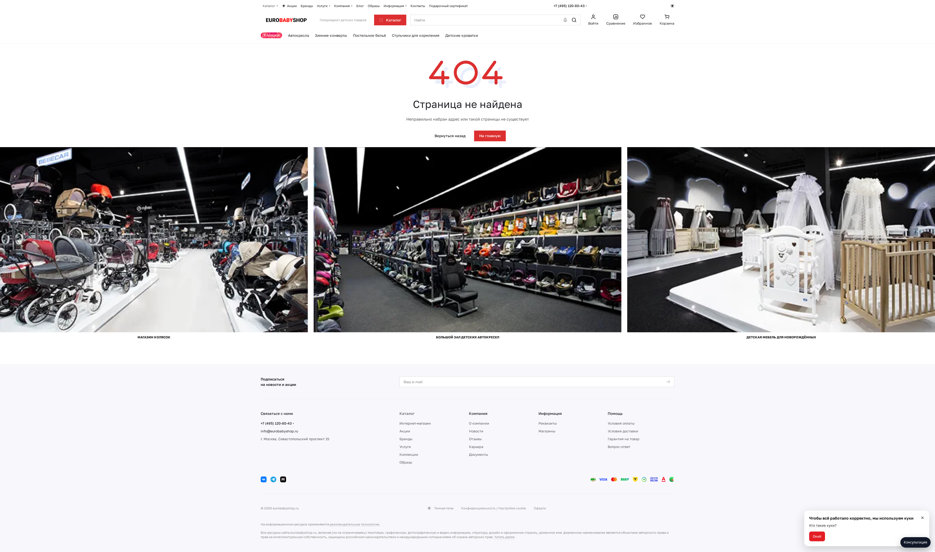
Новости (476, 431)
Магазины (546, 431)
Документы (478, 454)
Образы (405, 462)
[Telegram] (273, 479)
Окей (817, 536)
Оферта (540, 508)
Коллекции (408, 454)
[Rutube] (283, 479)
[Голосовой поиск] (565, 20)
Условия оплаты (621, 423)
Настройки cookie (512, 508)
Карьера (476, 447)
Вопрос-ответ (619, 447)
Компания (478, 413)
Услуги (405, 447)
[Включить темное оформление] (672, 6)
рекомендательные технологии (354, 524)
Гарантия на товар (623, 439)
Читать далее (504, 537)
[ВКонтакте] (264, 479)
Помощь (615, 413)
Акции (404, 431)
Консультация (915, 542)
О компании (479, 423)
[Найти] (574, 20)
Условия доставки (623, 431)
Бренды (405, 439)
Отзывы (475, 439)
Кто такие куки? (822, 525)
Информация (550, 413)
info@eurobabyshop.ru (279, 431)
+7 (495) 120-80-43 (569, 6)
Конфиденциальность (478, 508)
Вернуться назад (450, 135)
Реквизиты (547, 423)
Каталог (407, 413)
